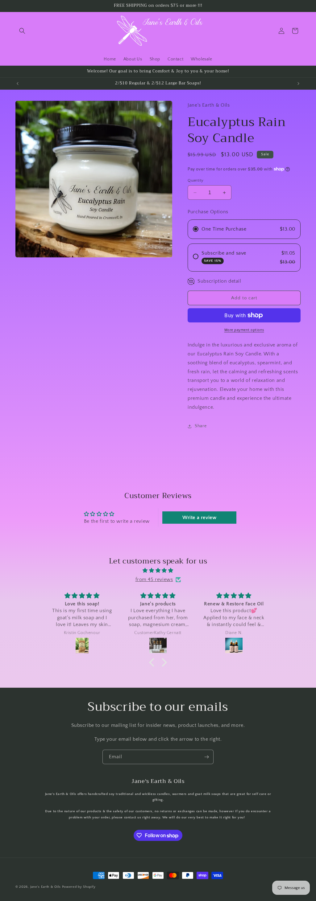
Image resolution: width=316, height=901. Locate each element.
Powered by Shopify (79, 887)
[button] (22, 31)
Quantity (195, 180)
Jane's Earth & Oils (45, 887)
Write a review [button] (199, 517)
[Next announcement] (298, 83)
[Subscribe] (206, 757)
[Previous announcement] (17, 83)
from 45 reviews (154, 579)
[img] (158, 570)
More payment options (244, 330)
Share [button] (200, 426)
